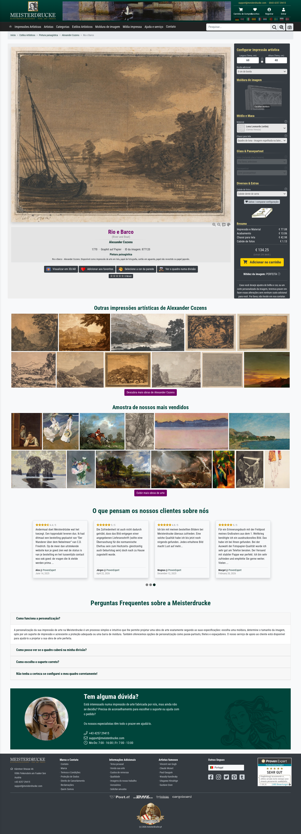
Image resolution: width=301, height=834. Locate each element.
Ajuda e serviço (154, 27)
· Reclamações (67, 785)
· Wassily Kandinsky (168, 776)
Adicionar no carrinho (264, 262)
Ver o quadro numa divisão (179, 269)
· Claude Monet (166, 768)
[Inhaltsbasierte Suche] (281, 27)
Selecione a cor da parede (138, 269)
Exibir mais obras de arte (151, 493)
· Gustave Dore (166, 785)
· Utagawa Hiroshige (168, 780)
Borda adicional (243, 67)
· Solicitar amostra (117, 789)
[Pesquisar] (274, 27)
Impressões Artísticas (28, 27)
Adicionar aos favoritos (99, 269)
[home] (10, 26)
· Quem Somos (67, 789)
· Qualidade (114, 776)
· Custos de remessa (119, 772)
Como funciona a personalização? (38, 618)
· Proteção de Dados (69, 776)
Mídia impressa (132, 27)
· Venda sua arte (117, 768)
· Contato (64, 764)
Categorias (62, 27)
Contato (171, 26)
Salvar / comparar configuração (263, 201)
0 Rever (128, 276)
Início (13, 35)
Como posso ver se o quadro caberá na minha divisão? (51, 650)
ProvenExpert (48, 570)
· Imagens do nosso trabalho (123, 780)
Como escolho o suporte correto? (37, 662)
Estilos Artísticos (82, 27)
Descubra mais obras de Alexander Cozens (151, 392)
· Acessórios (115, 785)
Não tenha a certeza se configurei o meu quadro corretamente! (56, 674)
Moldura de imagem (107, 27)
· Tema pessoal (116, 764)
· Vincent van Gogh (168, 764)
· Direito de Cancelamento (72, 780)
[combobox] (262, 71)
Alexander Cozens (70, 35)
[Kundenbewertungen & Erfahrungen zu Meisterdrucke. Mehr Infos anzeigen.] (275, 771)
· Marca (63, 768)
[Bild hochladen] (289, 27)
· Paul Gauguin (166, 772)
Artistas (48, 27)
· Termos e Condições (70, 772)
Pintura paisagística (48, 35)
